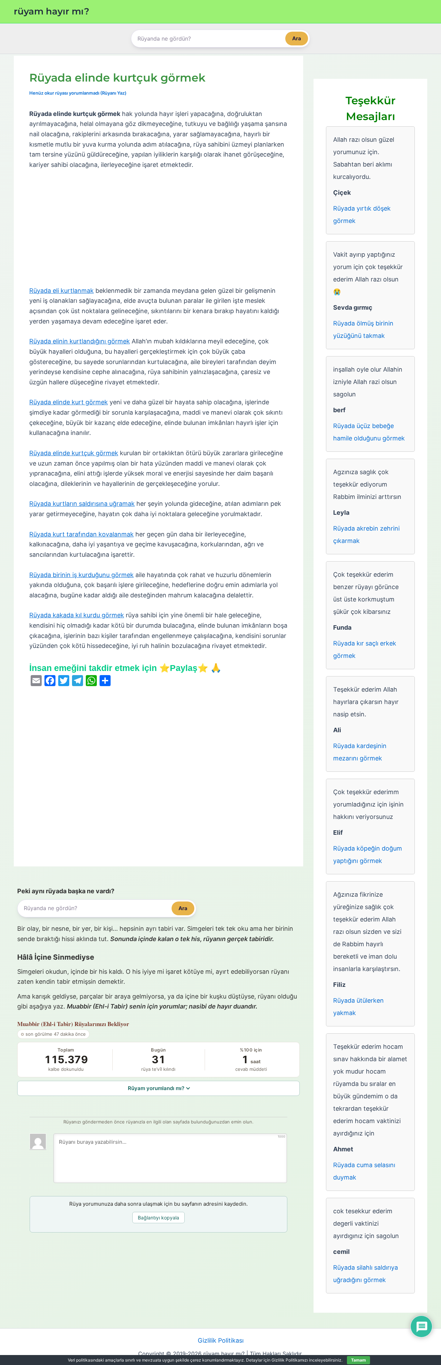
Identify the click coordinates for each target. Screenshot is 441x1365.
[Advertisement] (158, 228)
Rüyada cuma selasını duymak (364, 1171)
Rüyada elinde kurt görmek (68, 402)
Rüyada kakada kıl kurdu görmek (76, 615)
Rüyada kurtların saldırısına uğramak (82, 503)
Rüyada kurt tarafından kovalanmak (81, 534)
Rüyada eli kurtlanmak (61, 290)
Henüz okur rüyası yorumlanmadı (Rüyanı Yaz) (77, 93)
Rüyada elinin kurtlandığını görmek (79, 341)
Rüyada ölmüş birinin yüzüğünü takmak (363, 329)
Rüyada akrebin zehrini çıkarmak (366, 534)
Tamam (358, 1360)
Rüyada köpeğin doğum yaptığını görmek (367, 854)
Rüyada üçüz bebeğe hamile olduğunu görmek (369, 432)
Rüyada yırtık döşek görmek (362, 214)
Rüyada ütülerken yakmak (358, 1006)
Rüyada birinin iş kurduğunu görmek (81, 574)
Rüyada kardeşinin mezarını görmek (360, 752)
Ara (296, 38)
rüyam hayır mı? (51, 11)
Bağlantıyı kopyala (158, 1217)
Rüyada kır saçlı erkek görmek (364, 649)
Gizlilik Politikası (221, 1340)
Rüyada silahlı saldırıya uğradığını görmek (365, 1273)
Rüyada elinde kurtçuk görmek (73, 453)
